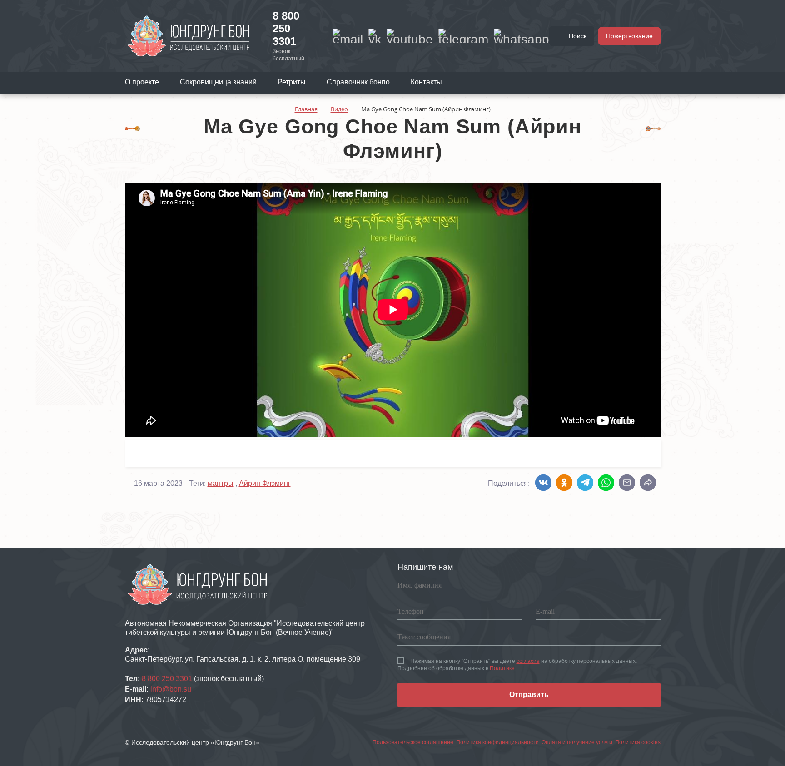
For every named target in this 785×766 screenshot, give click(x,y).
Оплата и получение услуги (577, 742)
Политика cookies (638, 742)
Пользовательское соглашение (413, 742)
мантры (221, 483)
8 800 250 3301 (286, 28)
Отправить (529, 694)
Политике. (503, 668)
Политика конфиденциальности (497, 742)
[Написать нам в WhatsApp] (521, 36)
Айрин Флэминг (265, 483)
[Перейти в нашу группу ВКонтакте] (374, 36)
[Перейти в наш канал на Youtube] (410, 36)
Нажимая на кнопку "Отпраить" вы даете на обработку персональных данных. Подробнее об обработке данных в (517, 665)
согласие (528, 661)
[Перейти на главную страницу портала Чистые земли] (188, 35)
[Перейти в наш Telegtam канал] (463, 36)
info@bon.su (170, 689)
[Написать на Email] (348, 36)
